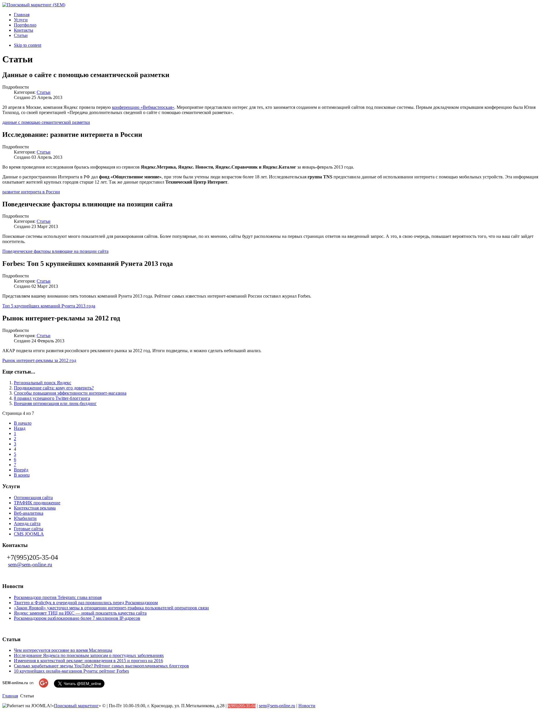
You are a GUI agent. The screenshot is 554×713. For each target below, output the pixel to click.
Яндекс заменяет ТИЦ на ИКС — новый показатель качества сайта (80, 613)
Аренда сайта (27, 523)
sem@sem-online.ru (30, 564)
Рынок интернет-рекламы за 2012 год (39, 360)
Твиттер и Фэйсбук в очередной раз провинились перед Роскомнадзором (86, 602)
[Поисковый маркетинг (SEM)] (33, 4)
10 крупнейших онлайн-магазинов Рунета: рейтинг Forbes (71, 671)
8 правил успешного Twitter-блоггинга (52, 398)
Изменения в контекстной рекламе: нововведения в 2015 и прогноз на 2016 (88, 660)
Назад (19, 428)
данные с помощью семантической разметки (46, 122)
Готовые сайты (28, 528)
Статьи (43, 92)
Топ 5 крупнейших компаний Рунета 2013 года (48, 305)
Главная (10, 695)
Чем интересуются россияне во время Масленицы (63, 650)
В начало (22, 423)
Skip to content (27, 45)
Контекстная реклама (35, 507)
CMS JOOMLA (29, 533)
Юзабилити (25, 518)
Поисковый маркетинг (76, 705)
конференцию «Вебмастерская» (143, 107)
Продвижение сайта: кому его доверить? (54, 387)
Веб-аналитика (28, 513)
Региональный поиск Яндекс (42, 382)
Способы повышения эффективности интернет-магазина (70, 393)
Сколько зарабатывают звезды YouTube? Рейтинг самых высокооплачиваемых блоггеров (101, 665)
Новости (306, 705)
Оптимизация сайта (33, 497)
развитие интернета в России (31, 191)
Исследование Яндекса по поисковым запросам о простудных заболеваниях (89, 655)
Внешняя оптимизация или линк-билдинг (55, 403)
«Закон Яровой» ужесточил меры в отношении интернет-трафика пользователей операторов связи (111, 607)
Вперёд (21, 469)
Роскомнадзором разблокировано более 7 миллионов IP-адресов (77, 618)
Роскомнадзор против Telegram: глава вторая (58, 597)
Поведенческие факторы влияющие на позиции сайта (55, 251)
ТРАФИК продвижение (37, 502)
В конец (22, 475)
